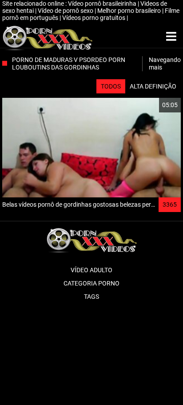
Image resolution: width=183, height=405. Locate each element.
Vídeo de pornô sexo (66, 10)
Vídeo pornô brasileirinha (103, 3)
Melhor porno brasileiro (129, 10)
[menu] (171, 37)
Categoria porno (91, 283)
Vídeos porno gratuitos (94, 17)
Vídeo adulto (91, 270)
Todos (111, 86)
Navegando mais (165, 63)
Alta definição (153, 86)
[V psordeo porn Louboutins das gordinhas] (47, 37)
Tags (91, 296)
